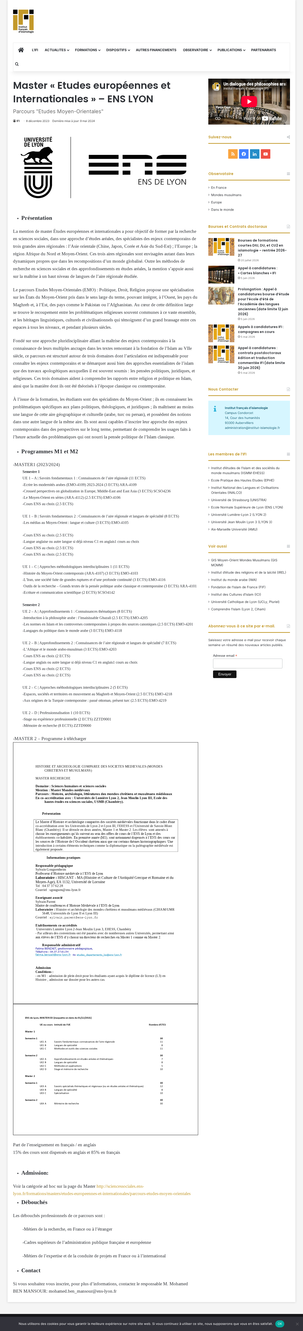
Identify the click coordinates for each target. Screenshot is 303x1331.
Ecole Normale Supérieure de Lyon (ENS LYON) (247, 507)
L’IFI (35, 50)
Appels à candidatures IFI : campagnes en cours (261, 329)
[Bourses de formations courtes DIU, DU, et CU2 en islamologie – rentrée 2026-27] (221, 247)
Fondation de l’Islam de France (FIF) (238, 587)
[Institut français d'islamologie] (23, 21)
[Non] (297, 1324)
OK (280, 1324)
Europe (216, 202)
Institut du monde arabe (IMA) (234, 580)
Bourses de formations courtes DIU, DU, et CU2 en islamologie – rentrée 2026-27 (262, 248)
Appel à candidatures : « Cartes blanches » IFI (257, 270)
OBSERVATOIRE (195, 50)
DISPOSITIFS (116, 50)
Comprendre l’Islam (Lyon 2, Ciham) (238, 609)
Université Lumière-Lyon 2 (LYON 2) (238, 515)
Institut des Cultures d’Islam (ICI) (236, 594)
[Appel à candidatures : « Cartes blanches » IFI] (221, 274)
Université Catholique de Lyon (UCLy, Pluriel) (245, 602)
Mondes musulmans (226, 195)
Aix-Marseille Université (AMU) (234, 529)
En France (219, 187)
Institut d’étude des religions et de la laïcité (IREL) (248, 572)
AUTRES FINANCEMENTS (156, 50)
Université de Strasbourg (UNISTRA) (239, 500)
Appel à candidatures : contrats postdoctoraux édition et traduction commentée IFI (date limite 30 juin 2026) (261, 358)
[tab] (105, 464)
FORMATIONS (86, 50)
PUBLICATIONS (230, 50)
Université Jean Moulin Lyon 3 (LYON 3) (241, 522)
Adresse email (225, 655)
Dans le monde (222, 209)
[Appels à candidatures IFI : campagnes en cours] (221, 333)
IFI (18, 121)
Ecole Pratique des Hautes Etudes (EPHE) (242, 480)
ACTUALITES (55, 50)
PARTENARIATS (263, 50)
